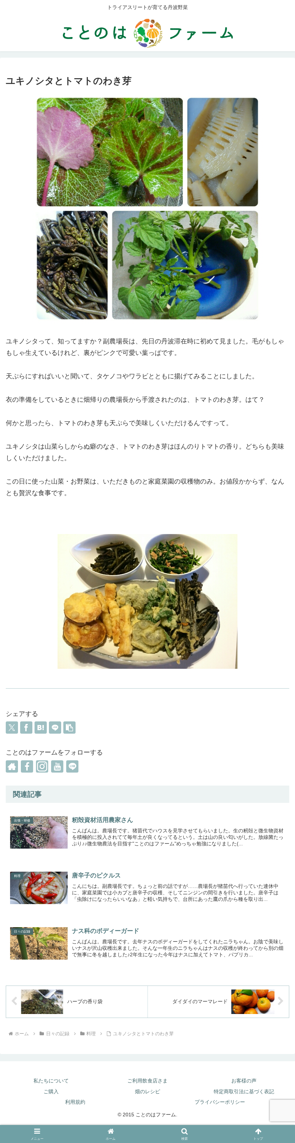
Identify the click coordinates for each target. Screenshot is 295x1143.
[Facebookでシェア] (26, 727)
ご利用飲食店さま (147, 1081)
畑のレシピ (147, 1091)
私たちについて (51, 1081)
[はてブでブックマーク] (41, 727)
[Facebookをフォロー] (27, 766)
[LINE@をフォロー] (72, 766)
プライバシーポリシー (220, 1102)
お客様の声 (244, 1081)
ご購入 (51, 1091)
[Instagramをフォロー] (42, 766)
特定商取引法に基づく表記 (244, 1091)
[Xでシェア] (12, 727)
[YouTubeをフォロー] (57, 766)
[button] (69, 727)
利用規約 (75, 1102)
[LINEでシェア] (55, 727)
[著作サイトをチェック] (12, 766)
